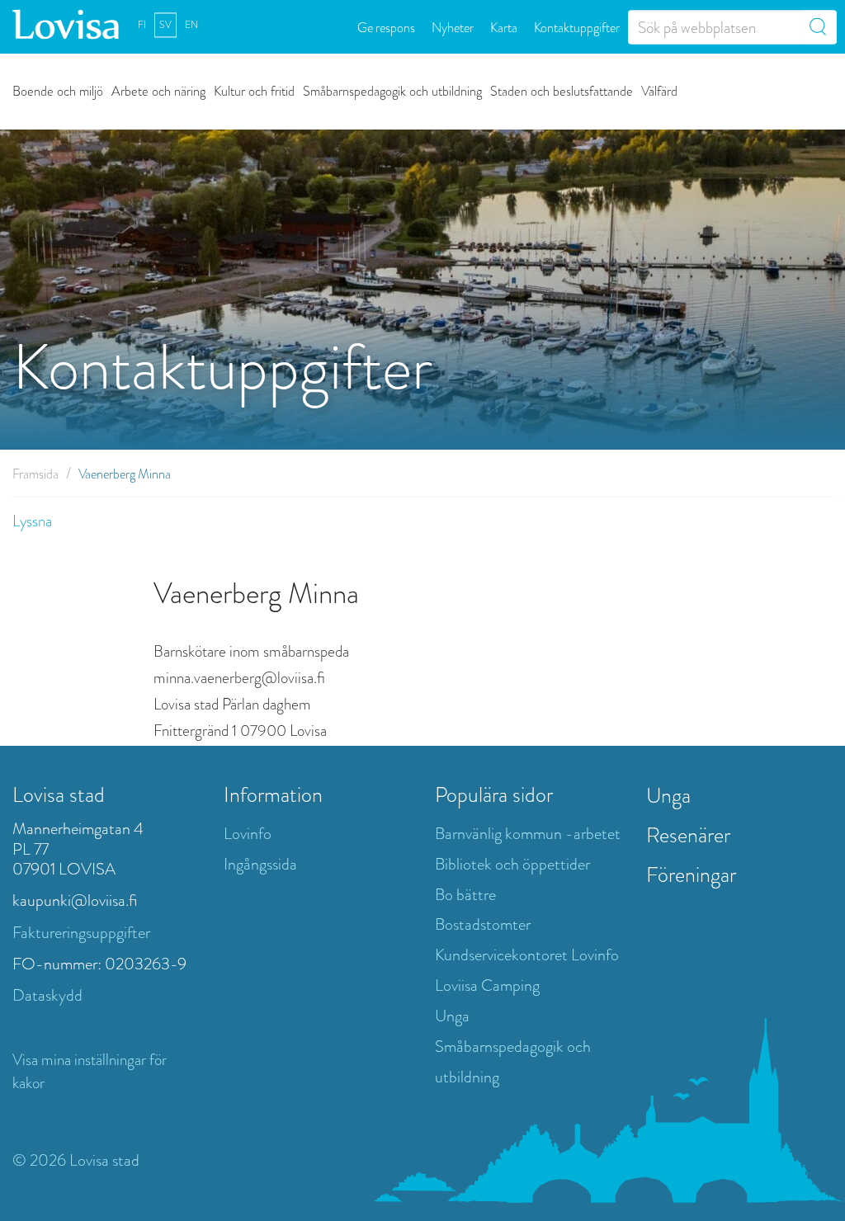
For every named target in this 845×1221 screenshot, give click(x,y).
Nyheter (453, 26)
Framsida (35, 473)
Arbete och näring (158, 90)
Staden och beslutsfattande (561, 90)
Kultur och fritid (254, 90)
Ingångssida (260, 864)
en (191, 24)
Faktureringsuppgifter (81, 933)
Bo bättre (465, 895)
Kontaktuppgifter (577, 26)
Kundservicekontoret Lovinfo (527, 955)
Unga (452, 1016)
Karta (503, 26)
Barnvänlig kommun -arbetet (528, 834)
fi (142, 24)
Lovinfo (247, 834)
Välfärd (659, 90)
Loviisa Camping (487, 985)
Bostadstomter (483, 924)
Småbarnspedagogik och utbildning (392, 90)
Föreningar (691, 874)
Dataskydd (47, 995)
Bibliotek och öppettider (512, 864)
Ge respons (386, 26)
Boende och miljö (57, 90)
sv (165, 24)
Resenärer (688, 835)
